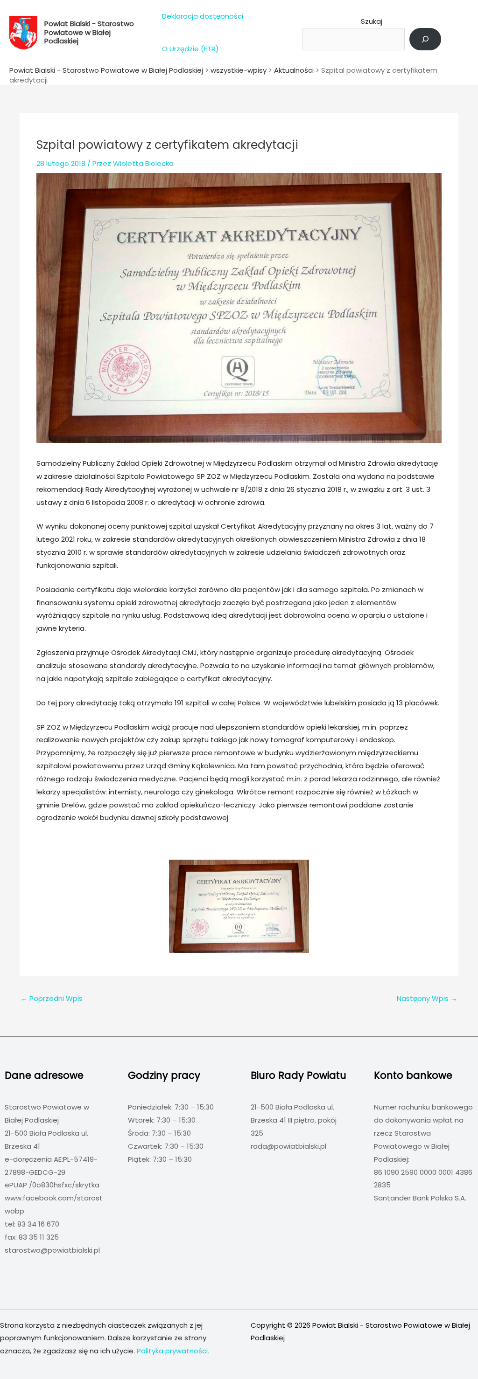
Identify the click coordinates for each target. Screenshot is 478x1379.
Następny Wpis (427, 998)
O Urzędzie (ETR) (190, 49)
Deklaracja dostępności (202, 16)
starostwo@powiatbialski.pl (52, 1250)
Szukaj (371, 21)
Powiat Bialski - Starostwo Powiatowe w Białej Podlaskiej (89, 32)
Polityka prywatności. (173, 1351)
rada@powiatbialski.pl (288, 1146)
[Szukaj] (425, 39)
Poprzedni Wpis (52, 998)
